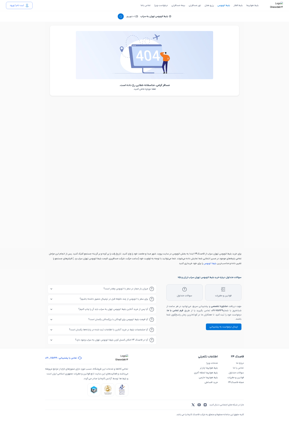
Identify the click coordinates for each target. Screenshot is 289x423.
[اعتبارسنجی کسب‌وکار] (121, 389)
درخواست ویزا (161, 5)
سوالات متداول (236, 372)
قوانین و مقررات (235, 377)
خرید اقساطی (211, 382)
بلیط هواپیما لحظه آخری (206, 372)
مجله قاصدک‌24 (236, 382)
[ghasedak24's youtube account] (199, 405)
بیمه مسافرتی (178, 5)
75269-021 (217, 310)
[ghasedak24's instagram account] (205, 405)
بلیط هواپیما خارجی (208, 377)
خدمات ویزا (212, 363)
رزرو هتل (209, 5)
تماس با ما (238, 367)
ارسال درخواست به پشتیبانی (224, 326)
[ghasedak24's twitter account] (193, 405)
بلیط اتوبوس (224, 5)
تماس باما (146, 5)
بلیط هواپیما (252, 5)
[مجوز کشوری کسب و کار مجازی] (93, 389)
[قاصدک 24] (273, 5)
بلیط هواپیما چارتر (209, 367)
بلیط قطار (238, 5)
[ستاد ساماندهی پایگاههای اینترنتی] (107, 389)
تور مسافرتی (195, 5)
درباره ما (240, 363)
